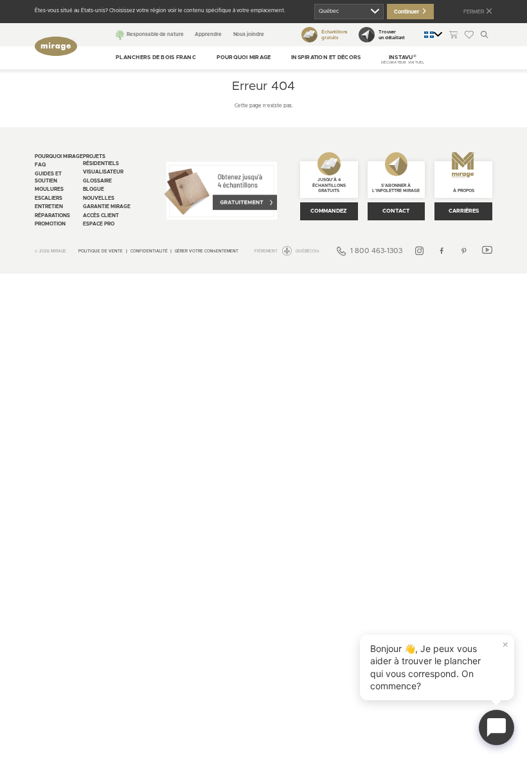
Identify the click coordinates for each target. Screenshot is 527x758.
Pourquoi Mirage (244, 57)
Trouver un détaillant (392, 35)
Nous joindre (248, 34)
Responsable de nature (155, 34)
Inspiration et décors (326, 57)
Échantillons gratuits (334, 35)
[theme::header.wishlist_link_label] (469, 34)
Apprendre (208, 34)
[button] (402, 57)
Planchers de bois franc (156, 57)
